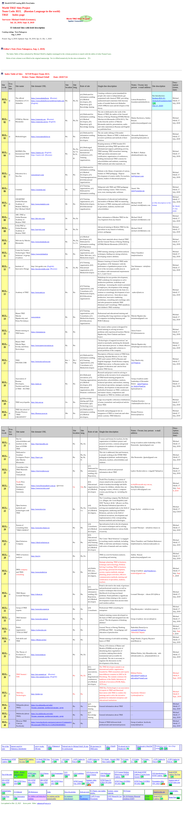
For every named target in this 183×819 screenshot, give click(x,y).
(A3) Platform (67, 773)
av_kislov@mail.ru (138, 386)
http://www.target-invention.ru (42, 345)
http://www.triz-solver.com (40, 361)
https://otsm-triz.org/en (39, 122)
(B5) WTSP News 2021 (32, 781)
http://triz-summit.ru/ (38, 674)
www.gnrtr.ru (35, 317)
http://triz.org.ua (37, 402)
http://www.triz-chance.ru (40, 528)
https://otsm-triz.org (38, 119)
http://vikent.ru (36, 594)
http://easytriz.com (38, 229)
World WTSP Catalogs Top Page (174, 774)
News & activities (70, 792)
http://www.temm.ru (38, 655)
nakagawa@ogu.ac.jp (44, 803)
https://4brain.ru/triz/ (38, 640)
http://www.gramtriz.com (40, 204)
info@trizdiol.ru (150, 571)
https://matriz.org (37, 153)
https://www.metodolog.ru (40, 137)
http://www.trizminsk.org (40, 242)
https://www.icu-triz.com (40, 488)
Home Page (5, 796)
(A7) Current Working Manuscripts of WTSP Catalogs (122, 774)
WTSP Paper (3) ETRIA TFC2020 (105, 781)
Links (49, 792)
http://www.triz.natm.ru (39, 619)
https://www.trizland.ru (39, 254)
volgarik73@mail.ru (138, 630)
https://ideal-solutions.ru (40, 542)
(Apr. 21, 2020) (157, 106)
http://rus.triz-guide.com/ (40, 269)
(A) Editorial (18, 792)
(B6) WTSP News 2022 (44, 781)
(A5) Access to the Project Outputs (92, 773)
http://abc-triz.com (38, 218)
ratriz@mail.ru (142, 384)
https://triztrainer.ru (38, 332)
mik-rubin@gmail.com (139, 678)
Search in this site (159, 792)
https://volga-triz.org (38, 630)
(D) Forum (127, 791)
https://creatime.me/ (38, 190)
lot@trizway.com (137, 176)
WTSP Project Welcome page (19, 773)
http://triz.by (35, 556)
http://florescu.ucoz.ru (39, 413)
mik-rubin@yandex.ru (139, 676)
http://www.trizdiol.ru (39, 572)
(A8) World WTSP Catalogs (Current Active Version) (142, 774)
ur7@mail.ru (135, 363)
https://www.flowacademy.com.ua (43, 486)
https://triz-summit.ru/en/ (40, 677)
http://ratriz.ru (36, 384)
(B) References (33, 792)
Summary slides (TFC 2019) (91, 781)
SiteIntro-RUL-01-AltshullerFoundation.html (162, 99)
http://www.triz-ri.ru (38, 509)
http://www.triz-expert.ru (40, 609)
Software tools (84, 792)
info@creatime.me (138, 191)
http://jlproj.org (37, 457)
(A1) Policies (44, 773)
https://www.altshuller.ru (40, 98)
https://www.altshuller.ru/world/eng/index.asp (47, 101)
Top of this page (7, 774)
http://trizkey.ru (37, 694)
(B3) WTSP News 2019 (6, 781)
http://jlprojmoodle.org (39, 444)
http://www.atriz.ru (38, 292)
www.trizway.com (37, 175)
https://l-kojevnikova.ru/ (40, 471)
